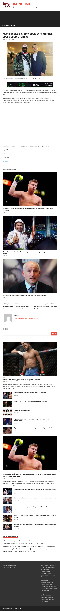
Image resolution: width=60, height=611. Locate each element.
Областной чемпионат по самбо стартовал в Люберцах (19, 551)
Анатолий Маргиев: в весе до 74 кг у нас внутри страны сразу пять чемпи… (24, 543)
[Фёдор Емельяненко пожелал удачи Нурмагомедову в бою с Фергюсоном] (7, 424)
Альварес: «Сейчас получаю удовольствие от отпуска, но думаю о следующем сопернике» (29, 546)
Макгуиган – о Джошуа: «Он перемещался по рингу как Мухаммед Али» (25, 295)
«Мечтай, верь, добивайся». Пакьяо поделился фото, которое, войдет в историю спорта (28, 549)
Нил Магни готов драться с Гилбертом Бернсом (22, 380)
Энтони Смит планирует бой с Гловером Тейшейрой (30, 392)
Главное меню (9, 25)
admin (12, 39)
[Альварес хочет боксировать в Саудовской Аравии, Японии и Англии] (7, 512)
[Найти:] (30, 333)
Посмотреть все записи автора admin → (26, 318)
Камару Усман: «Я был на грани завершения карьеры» (30, 401)
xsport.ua (5, 161)
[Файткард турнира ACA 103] (7, 415)
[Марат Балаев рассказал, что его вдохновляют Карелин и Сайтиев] (7, 433)
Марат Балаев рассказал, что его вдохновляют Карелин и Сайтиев (34, 428)
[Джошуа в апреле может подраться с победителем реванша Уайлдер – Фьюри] (7, 521)
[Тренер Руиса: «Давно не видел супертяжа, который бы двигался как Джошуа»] (7, 530)
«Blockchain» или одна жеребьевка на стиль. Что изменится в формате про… (25, 541)
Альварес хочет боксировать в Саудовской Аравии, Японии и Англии (35, 507)
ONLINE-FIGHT (22, 4)
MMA (4, 377)
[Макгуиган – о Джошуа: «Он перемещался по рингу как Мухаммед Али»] (30, 293)
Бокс (4, 30)
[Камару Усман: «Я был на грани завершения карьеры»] (7, 407)
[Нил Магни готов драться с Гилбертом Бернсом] (30, 376)
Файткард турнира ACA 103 (22, 410)
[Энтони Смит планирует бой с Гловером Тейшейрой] (7, 398)
